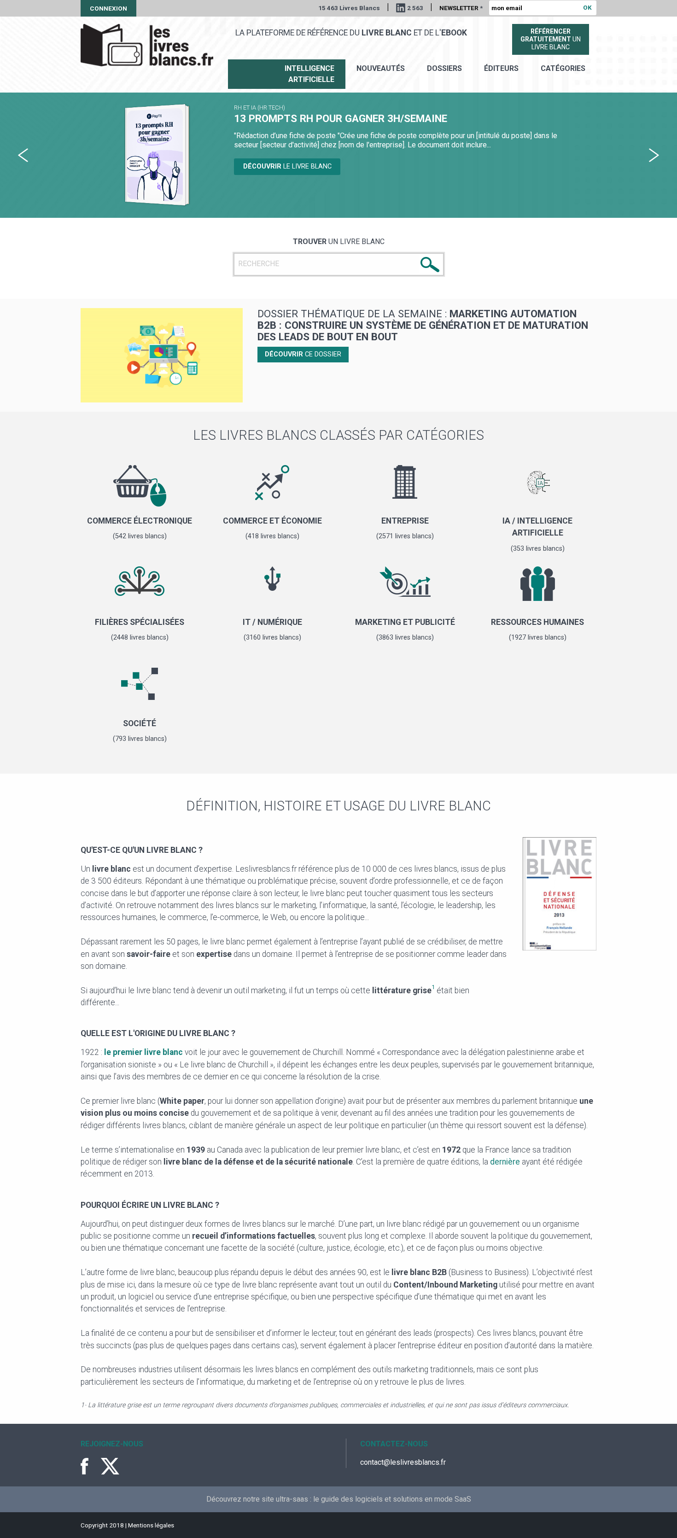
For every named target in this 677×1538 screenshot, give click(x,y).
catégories (563, 68)
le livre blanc (291, 178)
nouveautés (380, 68)
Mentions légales (151, 1525)
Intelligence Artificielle (309, 74)
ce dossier (303, 354)
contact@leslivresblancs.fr (403, 1462)
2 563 (415, 8)
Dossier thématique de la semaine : (422, 325)
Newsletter (461, 8)
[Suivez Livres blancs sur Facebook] (90, 1466)
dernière (505, 1161)
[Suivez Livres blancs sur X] (110, 1466)
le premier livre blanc (143, 1052)
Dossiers (444, 68)
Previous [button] (23, 155)
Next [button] (654, 155)
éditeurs (501, 68)
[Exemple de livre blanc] (559, 898)
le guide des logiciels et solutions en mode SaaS (392, 1499)
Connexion (108, 8)
